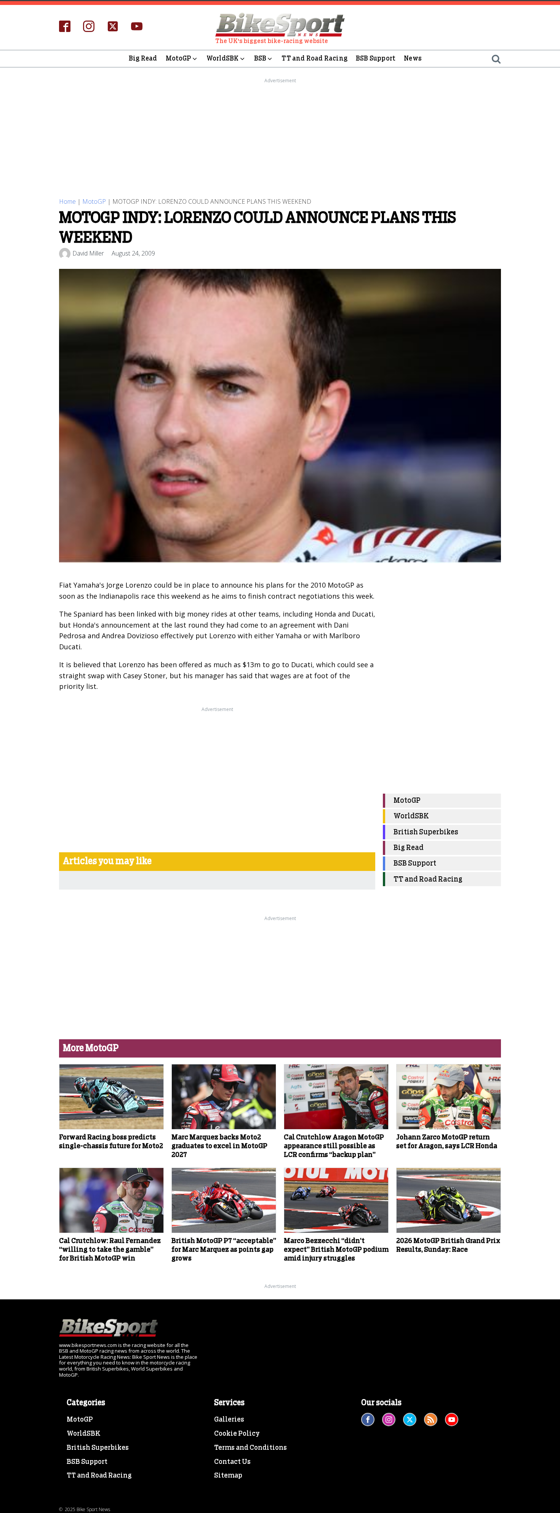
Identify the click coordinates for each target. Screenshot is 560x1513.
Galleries (229, 1419)
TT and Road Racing (314, 58)
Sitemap (228, 1475)
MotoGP (178, 58)
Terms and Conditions (250, 1447)
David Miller (88, 253)
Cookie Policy (237, 1433)
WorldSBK (222, 58)
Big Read (143, 58)
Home (67, 201)
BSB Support (375, 58)
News (413, 58)
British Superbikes (426, 832)
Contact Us (232, 1462)
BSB (260, 58)
